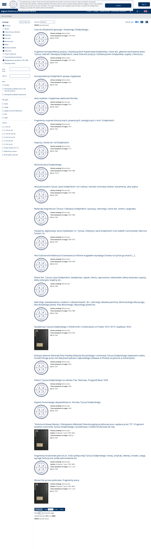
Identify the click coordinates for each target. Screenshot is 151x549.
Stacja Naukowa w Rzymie (13, 57)
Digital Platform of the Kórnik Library (18, 11)
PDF (5, 114)
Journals (7, 38)
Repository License (10, 151)
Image (6, 107)
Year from (3, 70)
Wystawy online (10, 63)
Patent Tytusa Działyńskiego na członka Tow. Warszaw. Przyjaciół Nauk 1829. (71, 380)
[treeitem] (16, 25)
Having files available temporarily (15, 94)
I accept (118, 5)
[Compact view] (142, 22)
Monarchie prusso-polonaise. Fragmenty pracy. (57, 480)
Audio (6, 104)
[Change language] (146, 11)
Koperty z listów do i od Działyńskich (51, 142)
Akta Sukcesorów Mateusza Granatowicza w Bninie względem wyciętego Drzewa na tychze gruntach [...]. (84, 255)
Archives (7, 26)
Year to (4, 76)
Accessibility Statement (118, 11)
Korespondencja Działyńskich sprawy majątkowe (57, 76)
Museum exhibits (10, 48)
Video (6, 118)
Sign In (144, 4)
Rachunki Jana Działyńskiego (48, 164)
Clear (21, 22)
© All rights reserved (11, 155)
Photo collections (10, 54)
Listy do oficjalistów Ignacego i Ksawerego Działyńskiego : (61, 29)
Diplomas (8, 35)
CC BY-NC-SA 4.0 (9, 137)
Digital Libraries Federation (13, 111)
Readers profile (105, 11)
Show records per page (44, 513)
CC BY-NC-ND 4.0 (9, 134)
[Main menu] (4, 4)
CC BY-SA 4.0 (8, 144)
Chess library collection (12, 32)
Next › (62, 509)
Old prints (8, 51)
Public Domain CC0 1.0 (11, 148)
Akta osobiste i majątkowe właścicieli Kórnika (56, 98)
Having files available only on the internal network (15, 90)
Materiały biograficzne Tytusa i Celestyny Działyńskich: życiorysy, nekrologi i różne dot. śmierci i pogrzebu (85, 208)
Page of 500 (51, 509)
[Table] (147, 22)
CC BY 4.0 (7, 127)
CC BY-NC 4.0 (8, 130)
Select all (26, 22)
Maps (7, 45)
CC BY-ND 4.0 (8, 141)
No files (6, 85)
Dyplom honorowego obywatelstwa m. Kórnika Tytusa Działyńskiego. (67, 402)
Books (7, 29)
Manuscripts (9, 41)
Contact (88, 11)
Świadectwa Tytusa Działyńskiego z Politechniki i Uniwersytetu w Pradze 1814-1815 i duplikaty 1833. (83, 326)
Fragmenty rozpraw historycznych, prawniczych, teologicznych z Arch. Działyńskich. (74, 120)
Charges (95, 11)
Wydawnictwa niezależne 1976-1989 (16, 60)
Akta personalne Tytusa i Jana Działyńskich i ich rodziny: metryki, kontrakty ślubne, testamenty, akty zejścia (86, 186)
